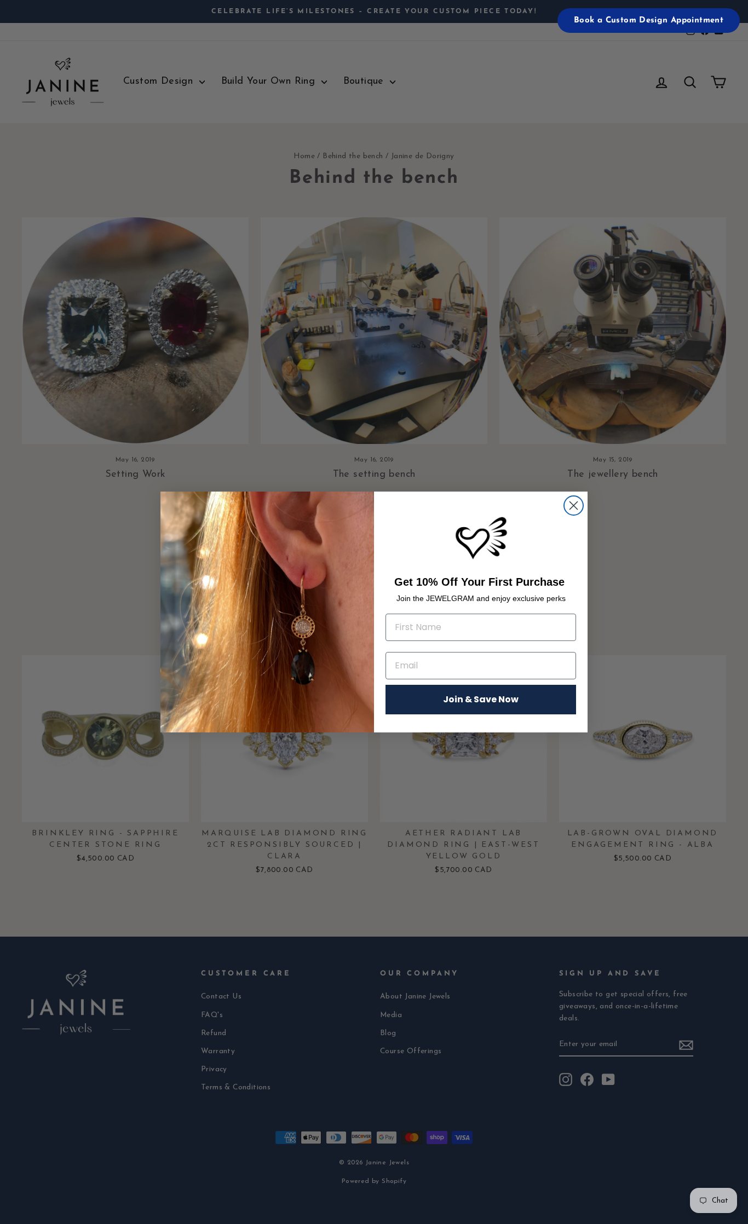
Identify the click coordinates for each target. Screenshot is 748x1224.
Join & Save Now (481, 699)
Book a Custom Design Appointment (648, 20)
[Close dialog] (573, 505)
